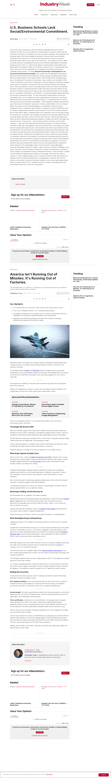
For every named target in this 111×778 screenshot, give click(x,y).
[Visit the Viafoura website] (65, 247)
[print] (68, 44)
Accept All (103, 774)
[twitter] (39, 44)
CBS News (36, 370)
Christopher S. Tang (16, 293)
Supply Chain (73, 14)
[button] (11, 5)
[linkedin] (37, 44)
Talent (36, 14)
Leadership (63, 14)
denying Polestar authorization (52, 550)
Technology (44, 14)
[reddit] (42, 44)
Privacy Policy (49, 774)
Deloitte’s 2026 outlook (47, 509)
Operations (54, 14)
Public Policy (14, 22)
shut (59, 545)
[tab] (14, 239)
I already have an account (40, 259)
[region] (39, 243)
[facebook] (34, 44)
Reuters (26, 370)
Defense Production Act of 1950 (41, 457)
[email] (45, 44)
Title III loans (37, 461)
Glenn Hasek (14, 39)
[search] (14, 5)
